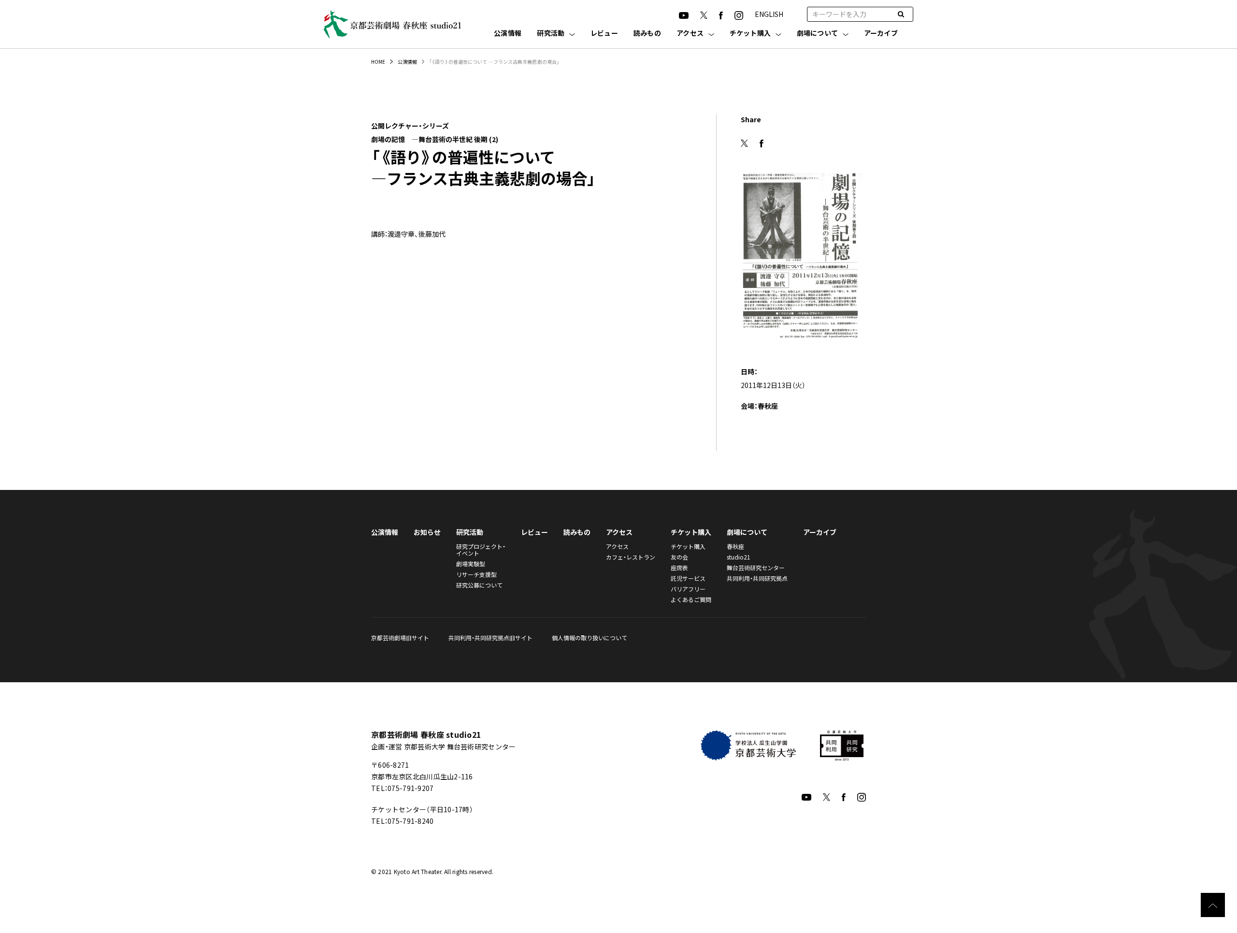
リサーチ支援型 (476, 574)
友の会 (679, 557)
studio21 (738, 557)
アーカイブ (881, 33)
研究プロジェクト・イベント (480, 549)
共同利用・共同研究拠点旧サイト (490, 637)
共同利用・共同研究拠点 (757, 578)
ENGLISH (769, 14)
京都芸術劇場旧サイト (400, 637)
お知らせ (427, 532)
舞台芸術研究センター (756, 567)
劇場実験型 (470, 564)
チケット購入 (750, 33)
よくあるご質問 (691, 599)
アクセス (690, 33)
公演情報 (507, 33)
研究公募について (479, 585)
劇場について (817, 33)
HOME (378, 61)
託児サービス (688, 578)
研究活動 (550, 33)
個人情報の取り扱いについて (589, 637)
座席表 (679, 567)
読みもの (647, 33)
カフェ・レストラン (630, 557)
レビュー (604, 33)
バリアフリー (688, 589)
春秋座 (735, 546)
